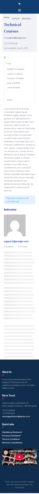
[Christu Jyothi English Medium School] (19, 4)
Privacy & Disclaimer (11, 435)
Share (9, 100)
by (5, 38)
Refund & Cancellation (12, 442)
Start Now (19, 94)
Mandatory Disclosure (12, 432)
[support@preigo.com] (15, 225)
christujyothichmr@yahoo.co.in (16, 416)
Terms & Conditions (11, 439)
